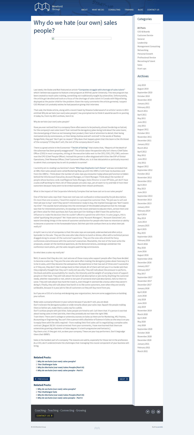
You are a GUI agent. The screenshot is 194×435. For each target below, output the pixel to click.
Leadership (142, 42)
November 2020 (145, 336)
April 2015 (142, 229)
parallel (160, 427)
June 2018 (142, 295)
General (141, 39)
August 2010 (143, 88)
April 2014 (142, 214)
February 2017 (144, 270)
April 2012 (142, 151)
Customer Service (145, 35)
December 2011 (144, 140)
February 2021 (144, 347)
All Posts (142, 28)
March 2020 (143, 314)
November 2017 (145, 281)
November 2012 (145, 177)
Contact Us (153, 9)
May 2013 (142, 188)
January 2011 (143, 103)
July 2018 (142, 299)
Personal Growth (145, 53)
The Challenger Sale (47, 364)
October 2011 (144, 133)
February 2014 (144, 210)
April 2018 (142, 292)
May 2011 (142, 118)
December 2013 (144, 203)
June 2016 (142, 251)
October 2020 (144, 332)
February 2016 (144, 240)
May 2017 (142, 273)
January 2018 (143, 288)
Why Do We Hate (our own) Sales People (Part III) (61, 367)
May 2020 (142, 321)
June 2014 (142, 221)
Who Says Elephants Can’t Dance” (91, 168)
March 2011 (143, 111)
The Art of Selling (79, 147)
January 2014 (143, 207)
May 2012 (142, 155)
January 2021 (143, 343)
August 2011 (143, 129)
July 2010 (142, 85)
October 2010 (144, 96)
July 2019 (142, 306)
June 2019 (142, 303)
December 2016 (144, 262)
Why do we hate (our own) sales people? (57, 361)
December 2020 (144, 340)
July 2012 (142, 162)
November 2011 (145, 136)
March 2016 (143, 244)
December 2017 (144, 284)
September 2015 (145, 236)
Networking (143, 50)
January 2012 (143, 144)
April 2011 (142, 114)
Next (122, 379)
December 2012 (144, 181)
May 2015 (142, 233)
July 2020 (142, 325)
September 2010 (145, 92)
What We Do (98, 9)
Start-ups (142, 68)
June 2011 (142, 122)
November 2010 (145, 99)
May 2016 (142, 247)
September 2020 (145, 329)
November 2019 (145, 310)
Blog (140, 9)
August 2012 (143, 166)
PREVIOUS (43, 379)
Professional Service (147, 57)
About (84, 9)
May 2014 (142, 218)
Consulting (114, 9)
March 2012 (143, 148)
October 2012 (144, 173)
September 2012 (145, 170)
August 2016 (143, 255)
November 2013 (145, 199)
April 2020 (142, 318)
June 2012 (142, 159)
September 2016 (145, 258)
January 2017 (143, 266)
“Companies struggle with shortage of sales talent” (101, 89)
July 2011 (142, 125)
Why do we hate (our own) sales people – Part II (60, 370)
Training (129, 9)
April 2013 (142, 185)
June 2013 (142, 192)
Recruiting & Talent (146, 61)
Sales (140, 65)
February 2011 (144, 107)
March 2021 (143, 351)
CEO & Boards (144, 31)
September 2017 (145, 277)
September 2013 (145, 196)
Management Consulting (149, 46)
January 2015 (143, 225)
